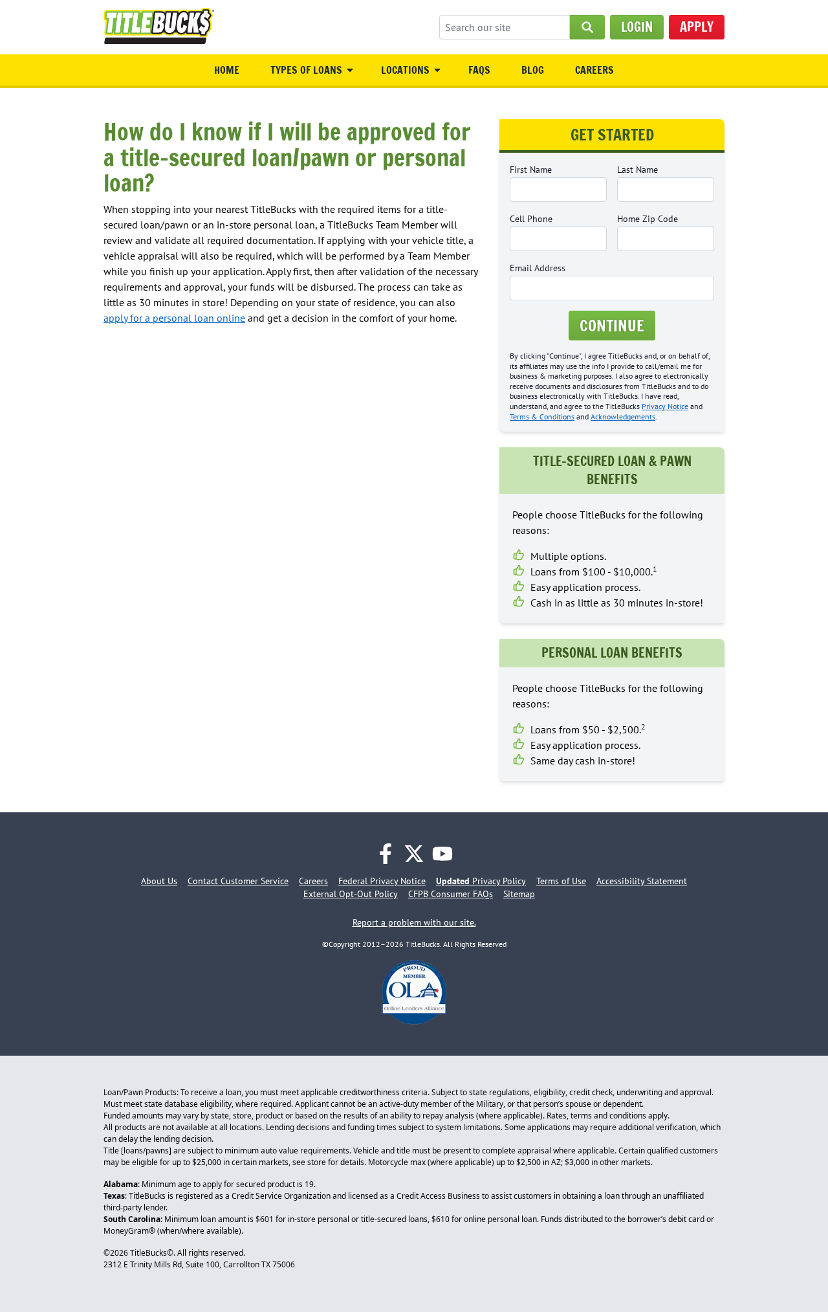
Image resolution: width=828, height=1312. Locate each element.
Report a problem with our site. (414, 922)
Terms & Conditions (542, 416)
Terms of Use (561, 881)
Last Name (637, 169)
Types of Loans (306, 70)
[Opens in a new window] (385, 853)
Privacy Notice (665, 406)
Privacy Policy (481, 881)
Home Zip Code (647, 219)
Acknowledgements (623, 416)
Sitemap (519, 894)
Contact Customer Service (238, 881)
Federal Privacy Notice (382, 881)
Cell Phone (531, 219)
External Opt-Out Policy (350, 894)
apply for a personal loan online (174, 317)
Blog (532, 70)
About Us (159, 881)
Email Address (537, 268)
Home (226, 70)
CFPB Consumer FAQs (450, 894)
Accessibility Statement (641, 881)
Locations (405, 70)
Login (637, 26)
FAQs (479, 70)
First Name (531, 169)
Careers (594, 70)
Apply (697, 26)
